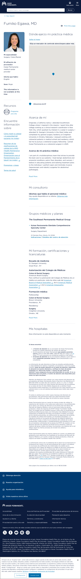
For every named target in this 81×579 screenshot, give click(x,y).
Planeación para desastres (61, 515)
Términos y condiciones (35, 519)
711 (73, 353)
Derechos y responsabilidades (37, 522)
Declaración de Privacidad (46, 571)
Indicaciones (36, 237)
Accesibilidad (7, 511)
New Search (10, 16)
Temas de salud (10, 170)
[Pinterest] (22, 533)
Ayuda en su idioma (9, 519)
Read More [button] (33, 176)
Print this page (69, 26)
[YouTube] (16, 533)
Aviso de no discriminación (12, 515)
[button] (53, 74)
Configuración (20, 575)
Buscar (70, 10)
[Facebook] (10, 533)
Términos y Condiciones (30, 571)
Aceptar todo (34, 575)
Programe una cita (14, 112)
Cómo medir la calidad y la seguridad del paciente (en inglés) (12, 136)
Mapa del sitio (57, 522)
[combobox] (36, 10)
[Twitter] (5, 533)
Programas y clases (11, 165)
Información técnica (59, 519)
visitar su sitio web (45, 458)
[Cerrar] (78, 560)
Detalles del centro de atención (55, 237)
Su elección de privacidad (36, 515)
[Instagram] (27, 533)
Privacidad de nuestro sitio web (13, 522)
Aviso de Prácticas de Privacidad (38, 511)
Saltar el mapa (34, 39)
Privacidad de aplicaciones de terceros (65, 511)
